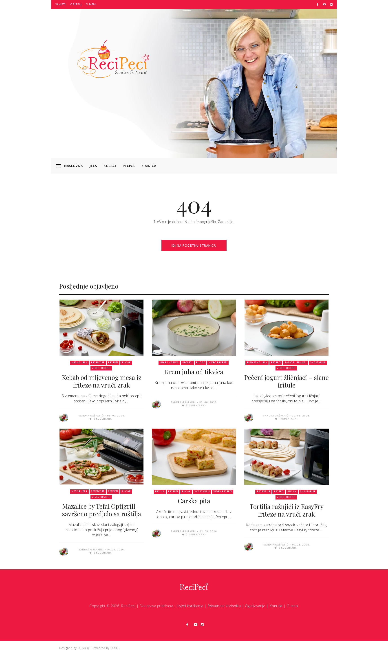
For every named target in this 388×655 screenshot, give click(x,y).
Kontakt (276, 605)
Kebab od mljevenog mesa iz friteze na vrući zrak (101, 381)
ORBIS (114, 648)
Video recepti (101, 368)
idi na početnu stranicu (194, 245)
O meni (91, 4)
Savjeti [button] (60, 4)
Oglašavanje (255, 605)
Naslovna (73, 166)
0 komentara (102, 419)
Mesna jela (79, 362)
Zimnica (148, 166)
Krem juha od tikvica (194, 372)
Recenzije (97, 362)
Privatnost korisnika (224, 605)
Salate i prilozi (295, 362)
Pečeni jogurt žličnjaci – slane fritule (286, 381)
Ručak (126, 362)
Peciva (129, 166)
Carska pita (194, 501)
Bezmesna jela (257, 362)
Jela (93, 166)
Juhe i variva (169, 362)
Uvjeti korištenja (190, 605)
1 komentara (287, 419)
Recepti (113, 362)
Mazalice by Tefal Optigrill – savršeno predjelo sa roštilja (101, 510)
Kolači (110, 166)
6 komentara (194, 405)
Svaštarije (318, 362)
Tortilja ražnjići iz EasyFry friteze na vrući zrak (287, 510)
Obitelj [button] (76, 4)
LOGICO (83, 648)
